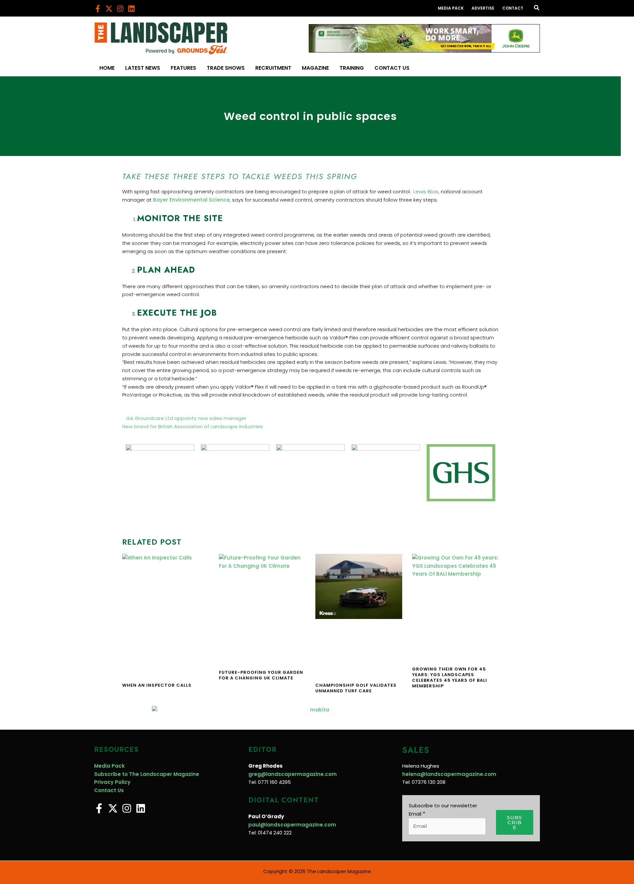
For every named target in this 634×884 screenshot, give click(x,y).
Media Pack (109, 765)
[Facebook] (97, 8)
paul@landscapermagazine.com (292, 824)
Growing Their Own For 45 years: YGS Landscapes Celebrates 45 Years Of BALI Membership (449, 677)
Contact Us (109, 790)
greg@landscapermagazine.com (292, 774)
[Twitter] (109, 8)
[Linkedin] (131, 8)
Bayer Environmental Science (191, 199)
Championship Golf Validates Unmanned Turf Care (356, 688)
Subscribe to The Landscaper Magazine (146, 774)
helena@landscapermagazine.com (449, 774)
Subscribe (514, 822)
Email (417, 813)
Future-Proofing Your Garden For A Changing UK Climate (261, 675)
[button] (537, 8)
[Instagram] (120, 8)
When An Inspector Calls (157, 685)
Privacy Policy (112, 782)
